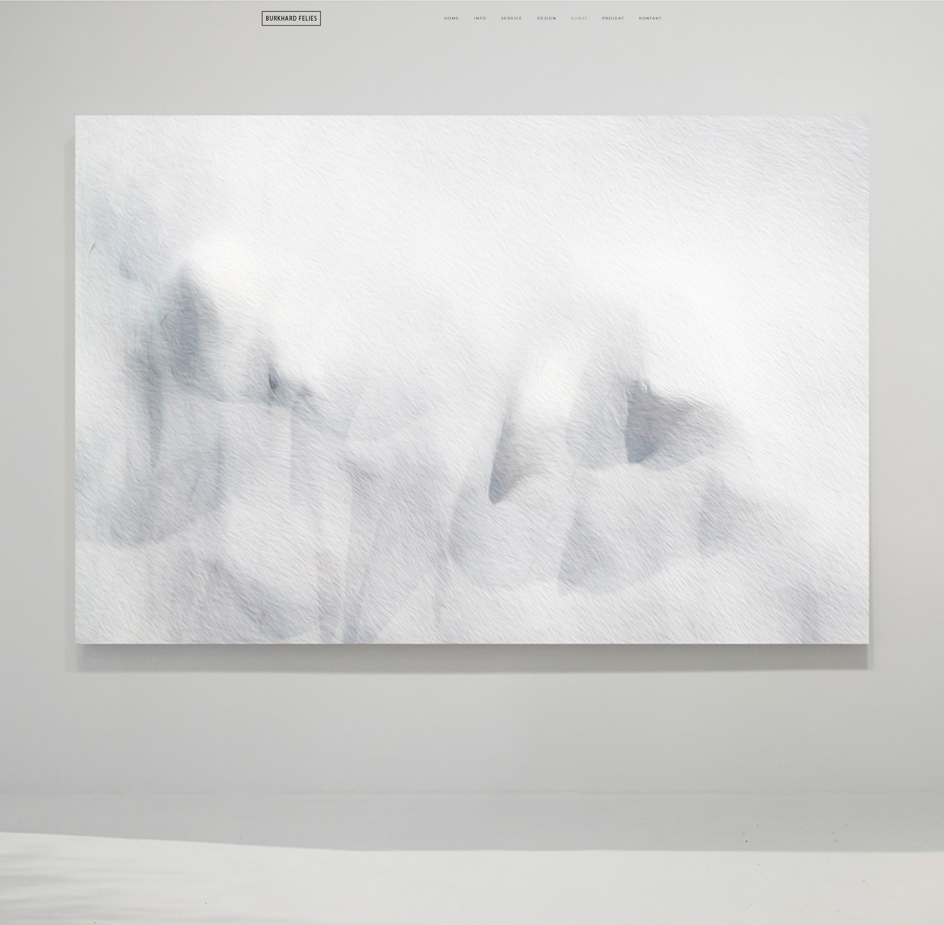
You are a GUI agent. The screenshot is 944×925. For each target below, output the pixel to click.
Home (451, 18)
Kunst (579, 18)
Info (480, 18)
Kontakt (650, 18)
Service (512, 18)
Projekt (613, 18)
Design (546, 18)
